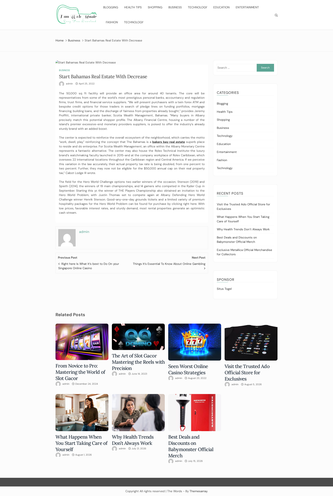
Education (221, 7)
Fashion (112, 22)
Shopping (155, 7)
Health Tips (133, 7)
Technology (197, 7)
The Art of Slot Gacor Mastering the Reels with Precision (138, 362)
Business (175, 7)
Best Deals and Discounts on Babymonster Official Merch (191, 446)
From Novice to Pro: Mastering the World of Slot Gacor (80, 372)
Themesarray (198, 491)
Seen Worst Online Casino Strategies (188, 369)
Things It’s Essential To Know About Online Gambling (169, 264)
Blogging (110, 7)
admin (69, 83)
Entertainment (247, 7)
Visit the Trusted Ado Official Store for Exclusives (247, 372)
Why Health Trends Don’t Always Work (243, 229)
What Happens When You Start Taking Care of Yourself (81, 443)
